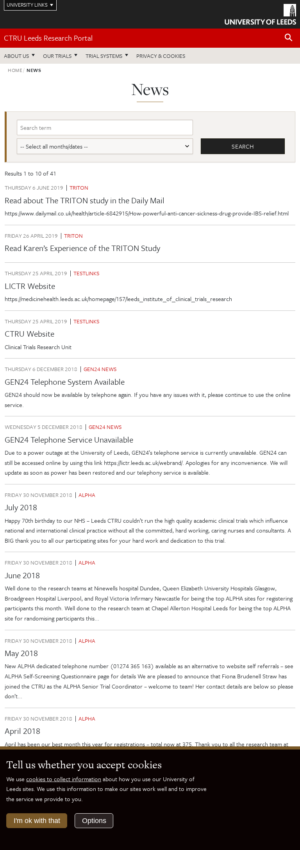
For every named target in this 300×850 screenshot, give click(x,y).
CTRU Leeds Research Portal (48, 37)
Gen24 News (100, 369)
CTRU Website (29, 333)
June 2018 (22, 575)
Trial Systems (104, 56)
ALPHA (87, 495)
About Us (16, 56)
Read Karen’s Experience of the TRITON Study (82, 248)
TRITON (79, 187)
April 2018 (22, 731)
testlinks (86, 273)
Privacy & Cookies (160, 56)
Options (94, 821)
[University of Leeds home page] (260, 14)
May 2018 (21, 653)
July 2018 (21, 507)
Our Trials (57, 56)
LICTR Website (30, 286)
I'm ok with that (37, 821)
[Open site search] (289, 38)
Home (15, 70)
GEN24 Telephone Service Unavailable (69, 439)
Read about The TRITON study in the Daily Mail (84, 200)
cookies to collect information (63, 779)
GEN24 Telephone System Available (65, 381)
